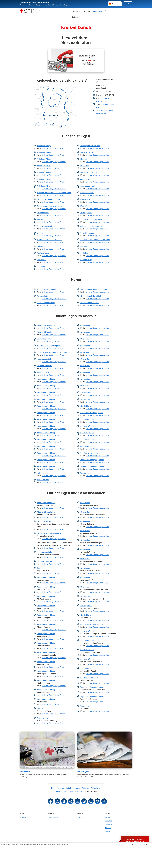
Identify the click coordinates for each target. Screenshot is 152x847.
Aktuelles (79, 817)
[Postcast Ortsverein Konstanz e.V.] (104, 801)
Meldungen (83, 771)
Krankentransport (87, 192)
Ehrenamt (40, 233)
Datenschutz (109, 824)
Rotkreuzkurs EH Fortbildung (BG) (93, 289)
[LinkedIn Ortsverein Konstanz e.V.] (64, 801)
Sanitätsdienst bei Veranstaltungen (93, 219)
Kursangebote (42, 296)
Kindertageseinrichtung (46, 379)
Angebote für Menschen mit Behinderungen (54, 192)
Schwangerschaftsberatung (91, 226)
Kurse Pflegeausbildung (46, 302)
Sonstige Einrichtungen (89, 453)
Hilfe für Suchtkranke (88, 172)
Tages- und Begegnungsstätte (92, 459)
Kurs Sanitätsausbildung (46, 289)
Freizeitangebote (86, 152)
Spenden (83, 246)
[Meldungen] (104, 750)
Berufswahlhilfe (43, 212)
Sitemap (107, 831)
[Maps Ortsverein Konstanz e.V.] (77, 801)
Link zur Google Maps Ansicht (105, 111)
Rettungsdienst (86, 212)
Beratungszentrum (44, 338)
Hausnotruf (84, 159)
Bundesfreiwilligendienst (46, 226)
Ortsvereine (85, 325)
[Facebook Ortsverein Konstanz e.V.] (50, 801)
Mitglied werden (53, 817)
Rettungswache (86, 392)
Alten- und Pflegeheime (46, 325)
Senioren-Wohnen (87, 419)
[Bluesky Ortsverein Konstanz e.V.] (91, 801)
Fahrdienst (41, 246)
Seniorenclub (85, 446)
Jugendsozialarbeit (87, 186)
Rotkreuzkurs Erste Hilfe (89, 302)
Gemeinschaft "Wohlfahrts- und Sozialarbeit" (54, 352)
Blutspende (41, 219)
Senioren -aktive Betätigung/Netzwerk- (95, 239)
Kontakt (107, 817)
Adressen (25, 771)
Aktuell (89, 11)
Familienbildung (43, 253)
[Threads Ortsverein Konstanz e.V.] (97, 801)
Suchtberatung (86, 259)
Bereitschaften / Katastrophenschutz (51, 345)
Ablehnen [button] (134, 844)
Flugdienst (41, 266)
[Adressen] (47, 750)
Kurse (83, 11)
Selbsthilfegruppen (87, 233)
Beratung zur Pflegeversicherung (49, 206)
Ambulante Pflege (44, 145)
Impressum (108, 821)
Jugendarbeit (85, 179)
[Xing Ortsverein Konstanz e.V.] (71, 801)
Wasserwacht (85, 473)
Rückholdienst (85, 406)
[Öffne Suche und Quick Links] (105, 11)
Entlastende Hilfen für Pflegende (49, 239)
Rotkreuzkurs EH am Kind (90, 296)
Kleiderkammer (43, 473)
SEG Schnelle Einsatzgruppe (91, 412)
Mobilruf (83, 206)
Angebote (76, 11)
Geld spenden (24, 817)
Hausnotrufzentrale (44, 359)
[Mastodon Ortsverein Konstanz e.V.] (84, 801)
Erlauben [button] (146, 844)
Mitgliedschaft (85, 199)
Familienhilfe (41, 259)
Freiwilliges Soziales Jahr (90, 145)
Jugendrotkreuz (43, 372)
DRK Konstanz (97, 11)
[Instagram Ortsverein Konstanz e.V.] (57, 801)
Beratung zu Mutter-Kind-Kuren (49, 199)
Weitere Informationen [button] (62, 844)
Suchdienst (84, 253)
